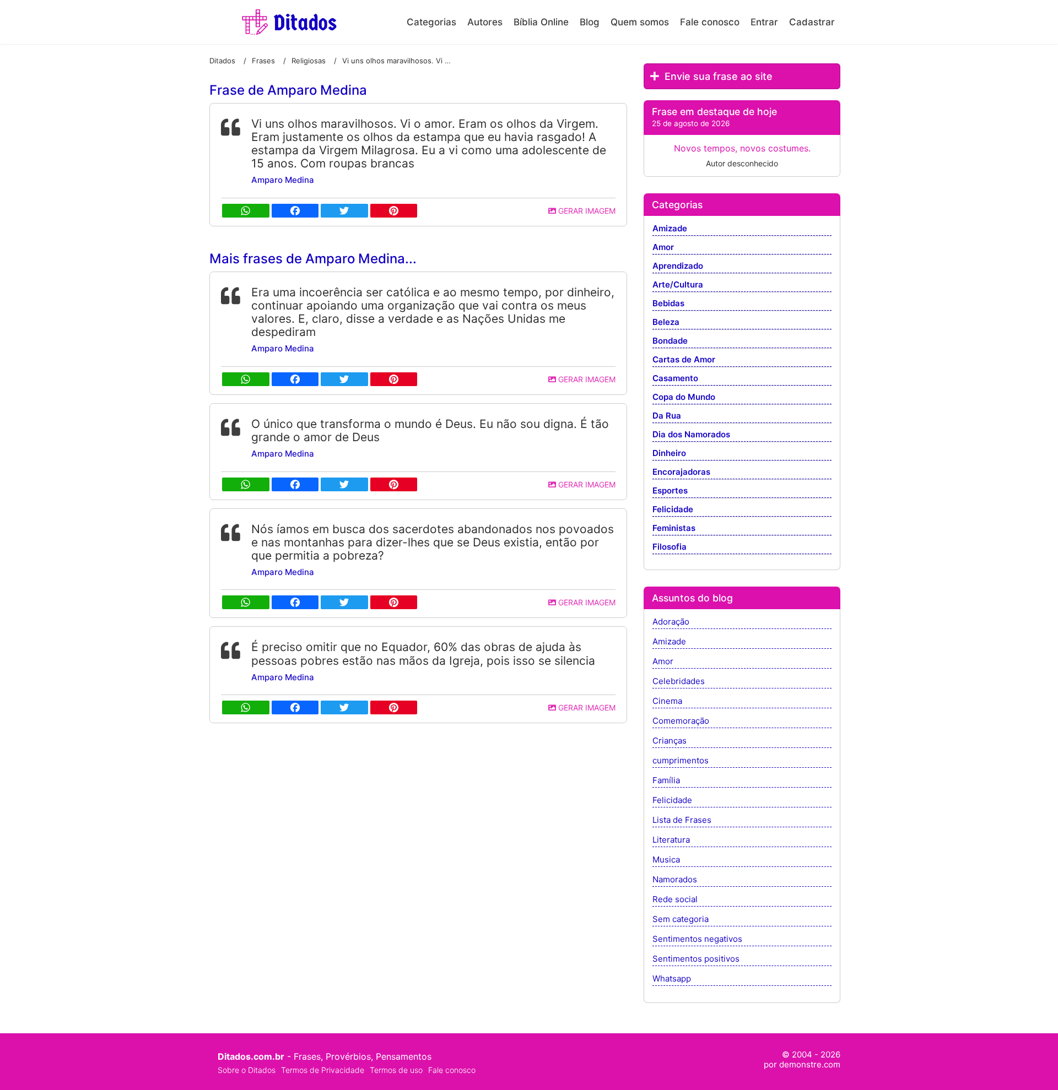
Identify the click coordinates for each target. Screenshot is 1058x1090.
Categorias (431, 22)
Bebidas (668, 303)
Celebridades (678, 681)
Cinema (667, 701)
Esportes (670, 491)
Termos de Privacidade (322, 1070)
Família (666, 780)
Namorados (674, 880)
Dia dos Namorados (691, 435)
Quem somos (640, 22)
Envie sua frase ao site (717, 76)
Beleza (665, 322)
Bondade (670, 341)
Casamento (675, 378)
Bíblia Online (541, 22)
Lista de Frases (681, 820)
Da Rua (666, 416)
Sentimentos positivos (695, 959)
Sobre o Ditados (247, 1070)
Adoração (670, 622)
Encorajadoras (681, 472)
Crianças (669, 741)
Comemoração (680, 721)
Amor (663, 247)
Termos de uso (396, 1070)
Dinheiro (669, 453)
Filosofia (669, 547)
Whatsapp (671, 979)
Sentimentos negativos (697, 939)
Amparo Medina (282, 180)
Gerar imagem (586, 210)
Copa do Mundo (683, 397)
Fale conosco (709, 22)
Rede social (675, 899)
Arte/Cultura (677, 285)
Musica (666, 860)
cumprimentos (680, 761)
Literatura (671, 840)
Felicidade (672, 509)
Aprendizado (677, 266)
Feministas (673, 528)
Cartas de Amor (683, 360)
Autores (485, 22)
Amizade (669, 229)
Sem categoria (680, 919)
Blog (590, 22)
